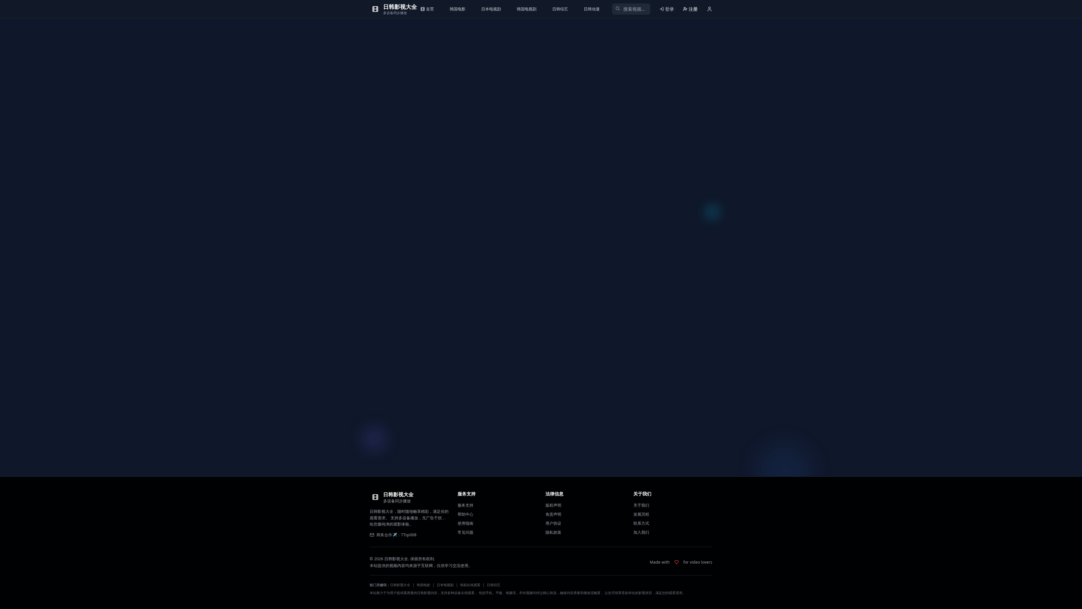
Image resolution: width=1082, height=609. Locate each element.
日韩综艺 (493, 584)
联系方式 (641, 523)
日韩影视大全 (400, 584)
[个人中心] (709, 9)
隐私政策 (553, 532)
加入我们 (641, 532)
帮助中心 (465, 514)
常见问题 (465, 532)
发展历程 (641, 514)
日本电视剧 (445, 584)
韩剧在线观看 (470, 584)
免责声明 (553, 514)
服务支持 (465, 505)
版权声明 (553, 505)
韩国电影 (423, 584)
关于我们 (641, 505)
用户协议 (553, 523)
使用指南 (465, 523)
